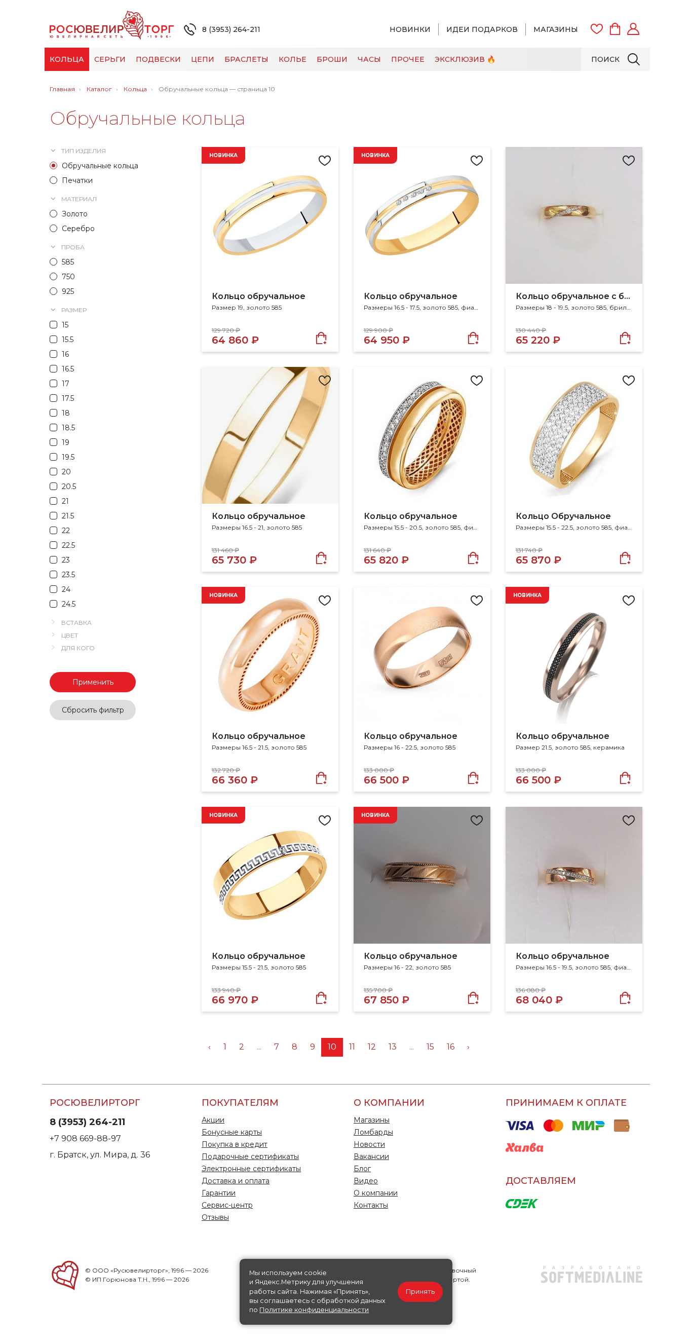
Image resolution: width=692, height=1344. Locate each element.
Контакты (371, 1205)
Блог (362, 1168)
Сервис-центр (227, 1205)
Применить (92, 682)
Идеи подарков (482, 29)
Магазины (555, 29)
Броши (332, 59)
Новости (369, 1144)
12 (372, 1047)
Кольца (67, 59)
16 (450, 1047)
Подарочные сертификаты (250, 1156)
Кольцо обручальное (258, 296)
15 (430, 1047)
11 (352, 1047)
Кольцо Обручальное (563, 516)
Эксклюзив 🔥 (465, 59)
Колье (292, 59)
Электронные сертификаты (251, 1168)
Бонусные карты (232, 1132)
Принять (420, 1291)
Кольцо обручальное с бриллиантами (574, 296)
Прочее (408, 59)
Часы (369, 59)
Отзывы (215, 1217)
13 (393, 1047)
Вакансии (371, 1156)
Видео (366, 1180)
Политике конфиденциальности (314, 1310)
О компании (376, 1193)
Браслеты (246, 59)
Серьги (110, 59)
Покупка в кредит (234, 1144)
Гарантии (219, 1193)
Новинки (410, 29)
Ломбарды (373, 1132)
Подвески (158, 59)
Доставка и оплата (236, 1180)
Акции (213, 1120)
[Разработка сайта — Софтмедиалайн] (591, 1281)
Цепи (202, 59)
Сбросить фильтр (93, 710)
